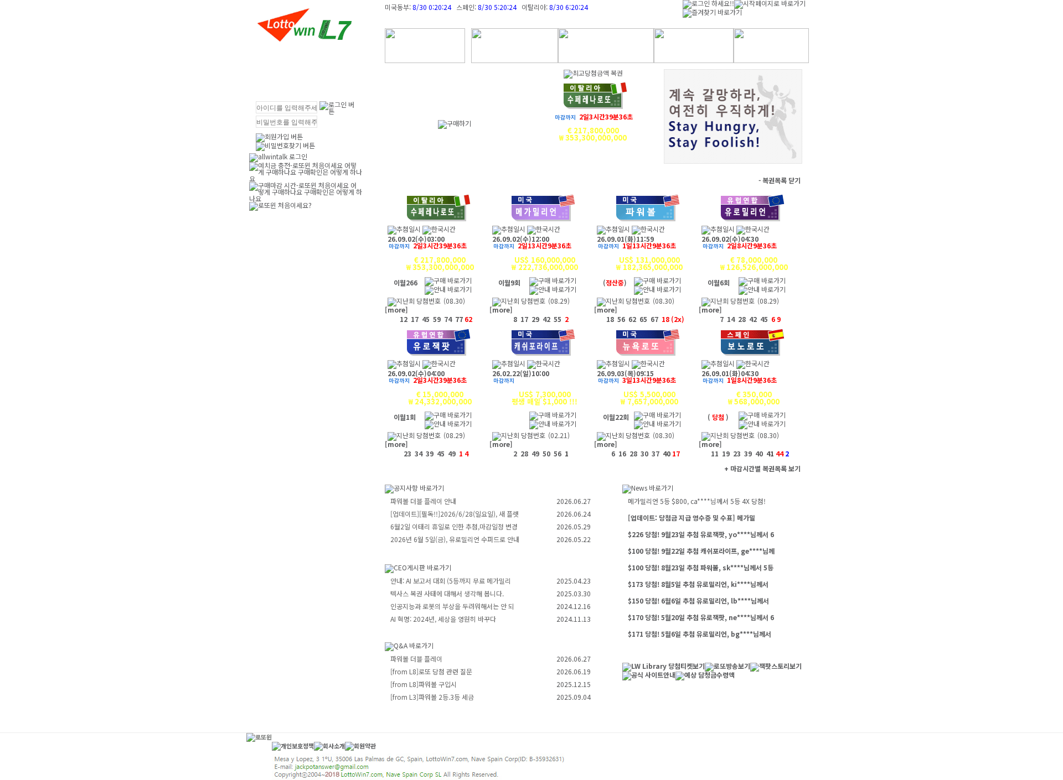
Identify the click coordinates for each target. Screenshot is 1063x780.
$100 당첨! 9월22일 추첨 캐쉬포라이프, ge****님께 (701, 550)
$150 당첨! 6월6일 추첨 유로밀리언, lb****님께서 (698, 600)
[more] (396, 309)
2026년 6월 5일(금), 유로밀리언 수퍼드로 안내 (454, 539)
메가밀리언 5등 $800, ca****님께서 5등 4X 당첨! (697, 501)
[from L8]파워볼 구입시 (423, 684)
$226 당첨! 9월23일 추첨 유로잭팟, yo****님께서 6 (701, 534)
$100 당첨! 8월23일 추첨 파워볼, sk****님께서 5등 (700, 567)
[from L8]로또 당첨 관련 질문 (431, 671)
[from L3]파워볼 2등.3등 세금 (432, 696)
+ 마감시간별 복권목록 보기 (762, 468)
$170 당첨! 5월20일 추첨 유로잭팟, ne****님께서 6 (701, 617)
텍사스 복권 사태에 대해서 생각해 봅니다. (447, 593)
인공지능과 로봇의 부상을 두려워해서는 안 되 (452, 606)
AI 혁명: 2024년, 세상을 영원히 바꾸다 (443, 618)
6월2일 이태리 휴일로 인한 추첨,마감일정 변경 (454, 526)
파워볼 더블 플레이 (416, 658)
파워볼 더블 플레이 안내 (423, 501)
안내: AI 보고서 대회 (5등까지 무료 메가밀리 (450, 580)
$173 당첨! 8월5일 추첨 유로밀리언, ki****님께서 (698, 584)
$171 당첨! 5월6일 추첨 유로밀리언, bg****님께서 (699, 633)
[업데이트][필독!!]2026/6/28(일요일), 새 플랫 (454, 513)
